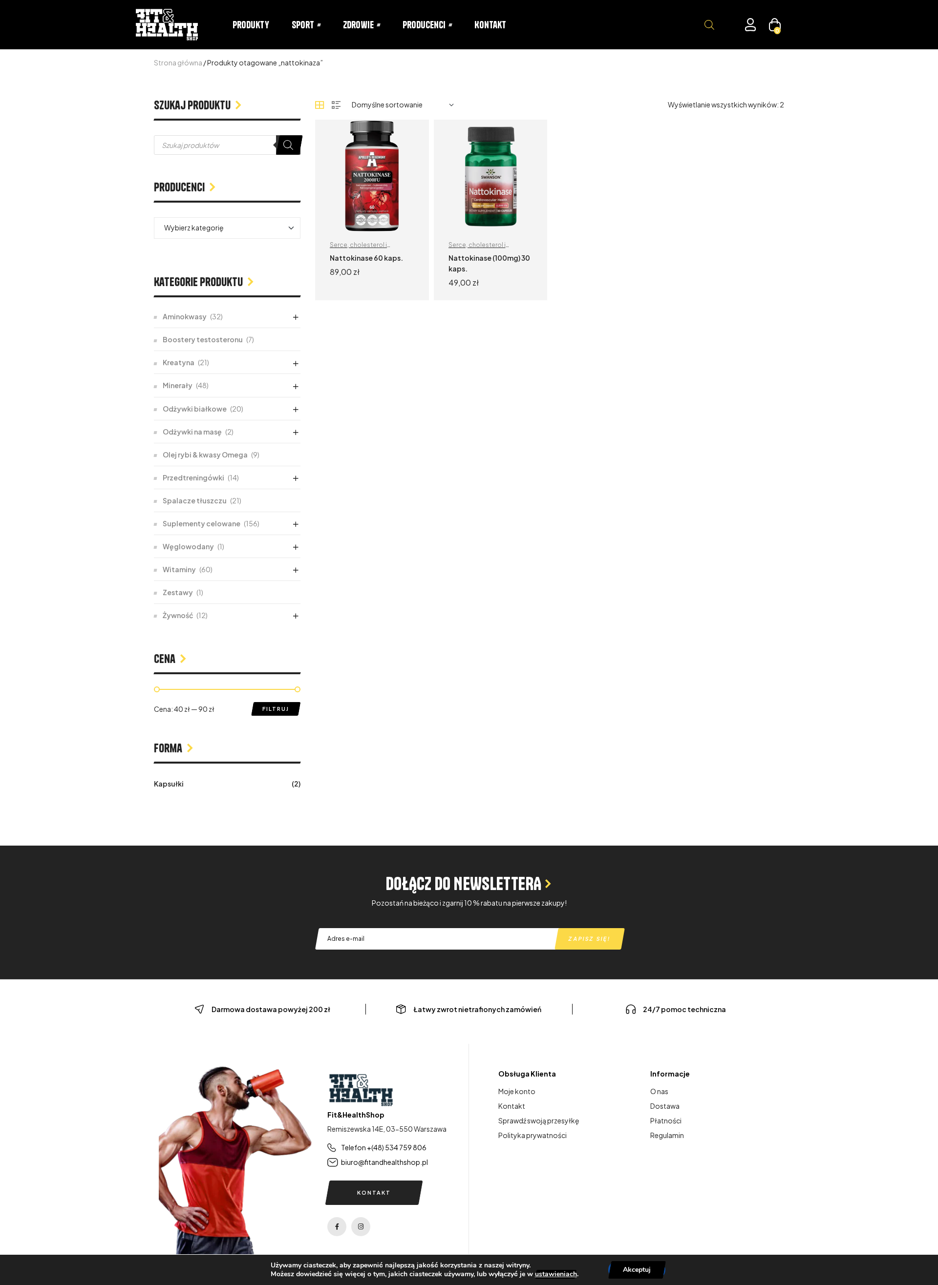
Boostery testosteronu (203, 339)
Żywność (178, 615)
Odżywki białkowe (195, 408)
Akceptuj (637, 1269)
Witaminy (179, 569)
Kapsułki (169, 783)
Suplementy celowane (201, 523)
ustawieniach (556, 1274)
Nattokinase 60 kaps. (366, 257)
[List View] (336, 105)
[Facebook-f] (336, 1226)
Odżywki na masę (192, 431)
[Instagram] (360, 1226)
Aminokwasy (185, 316)
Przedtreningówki (193, 477)
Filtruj (275, 708)
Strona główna (178, 62)
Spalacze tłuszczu (195, 500)
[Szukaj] (288, 145)
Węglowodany (188, 546)
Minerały (177, 385)
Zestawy (178, 592)
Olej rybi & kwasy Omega (205, 454)
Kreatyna (178, 362)
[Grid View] (319, 105)
